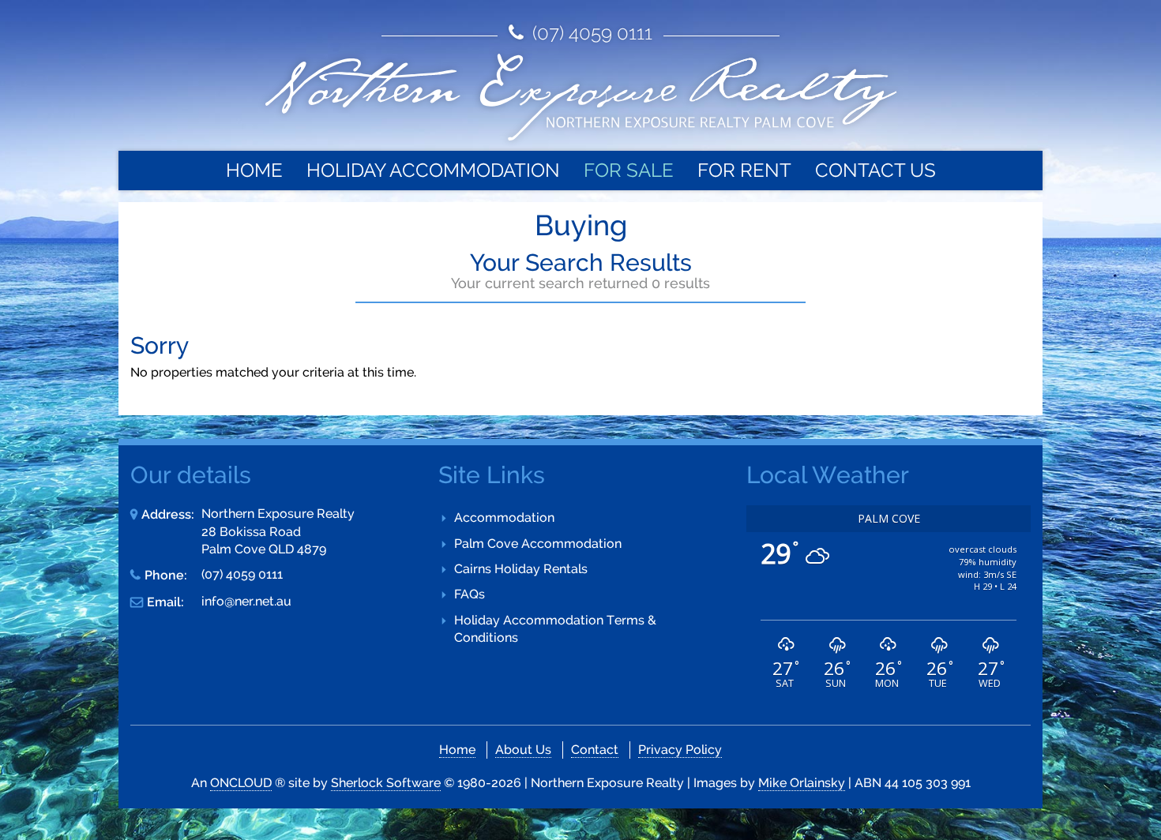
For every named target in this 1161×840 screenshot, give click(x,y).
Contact (594, 749)
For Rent (744, 170)
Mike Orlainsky (801, 782)
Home (254, 170)
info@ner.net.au (246, 601)
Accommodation (504, 517)
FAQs (469, 594)
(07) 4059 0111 (590, 32)
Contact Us (875, 170)
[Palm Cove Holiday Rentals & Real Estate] (580, 97)
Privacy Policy (680, 749)
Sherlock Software (386, 782)
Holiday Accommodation (433, 170)
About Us (523, 749)
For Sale (629, 170)
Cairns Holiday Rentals (521, 568)
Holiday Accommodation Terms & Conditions (555, 629)
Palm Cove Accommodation (538, 543)
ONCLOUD (241, 782)
